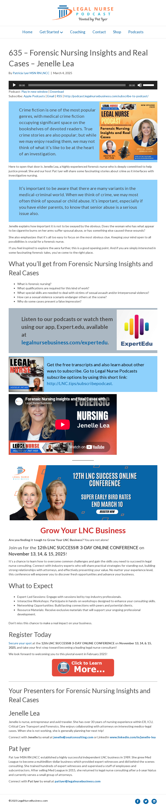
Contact (99, 32)
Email (50, 96)
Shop (117, 32)
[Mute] (139, 85)
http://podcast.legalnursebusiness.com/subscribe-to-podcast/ (106, 96)
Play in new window (34, 91)
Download (57, 91)
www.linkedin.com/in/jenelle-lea (133, 737)
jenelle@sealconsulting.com (73, 737)
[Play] (14, 85)
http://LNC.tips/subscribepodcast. (80, 383)
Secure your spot (20, 643)
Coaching (77, 32)
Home (27, 32)
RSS (59, 96)
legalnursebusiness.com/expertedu (64, 342)
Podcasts (136, 32)
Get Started (49, 32)
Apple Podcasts (34, 96)
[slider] (149, 85)
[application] (83, 85)
